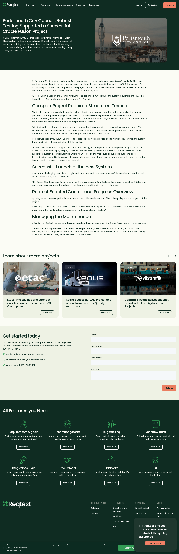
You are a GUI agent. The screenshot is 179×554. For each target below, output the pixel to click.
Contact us (152, 5)
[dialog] (89, 548)
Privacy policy (163, 508)
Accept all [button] (130, 548)
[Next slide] (174, 256)
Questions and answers (120, 509)
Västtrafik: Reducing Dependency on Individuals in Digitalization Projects (147, 303)
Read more (9, 263)
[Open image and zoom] (131, 40)
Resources (94, 5)
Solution (30, 5)
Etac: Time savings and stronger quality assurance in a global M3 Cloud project (29, 303)
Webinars (117, 516)
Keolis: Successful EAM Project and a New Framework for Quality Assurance (88, 303)
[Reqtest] (12, 5)
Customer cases (64, 5)
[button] (60, 550)
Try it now (169, 5)
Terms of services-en (166, 515)
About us (80, 5)
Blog (115, 526)
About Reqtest (142, 508)
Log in (139, 5)
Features (45, 5)
